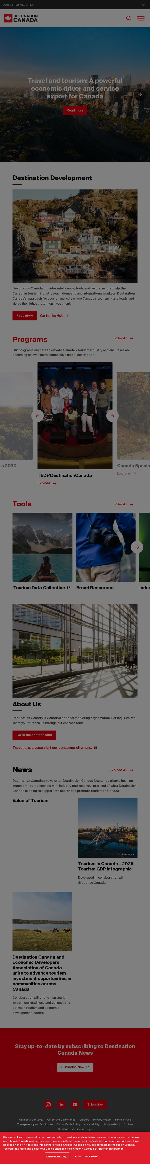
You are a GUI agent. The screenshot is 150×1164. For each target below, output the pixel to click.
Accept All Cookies (87, 1156)
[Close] (143, 1138)
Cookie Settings (57, 1156)
